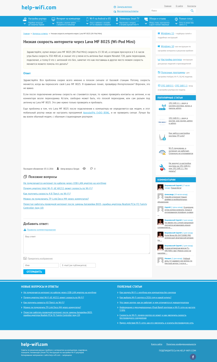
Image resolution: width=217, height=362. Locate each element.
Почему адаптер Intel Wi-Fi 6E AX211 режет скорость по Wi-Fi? (58, 188)
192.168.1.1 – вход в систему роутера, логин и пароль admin (180, 106)
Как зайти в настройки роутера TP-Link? (179, 134)
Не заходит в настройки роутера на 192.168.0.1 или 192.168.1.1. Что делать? (180, 167)
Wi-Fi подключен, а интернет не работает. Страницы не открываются (181, 151)
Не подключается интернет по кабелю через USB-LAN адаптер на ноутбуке (64, 183)
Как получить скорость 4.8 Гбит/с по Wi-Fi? (47, 194)
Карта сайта (156, 344)
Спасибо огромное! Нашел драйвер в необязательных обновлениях (172, 199)
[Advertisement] (86, 142)
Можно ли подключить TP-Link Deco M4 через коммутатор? (56, 199)
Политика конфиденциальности (181, 344)
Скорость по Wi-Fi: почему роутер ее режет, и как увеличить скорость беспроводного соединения (153, 317)
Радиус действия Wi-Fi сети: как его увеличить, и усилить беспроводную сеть (157, 323)
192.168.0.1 (167, 86)
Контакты (191, 6)
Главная (167, 6)
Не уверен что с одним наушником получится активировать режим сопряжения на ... (175, 225)
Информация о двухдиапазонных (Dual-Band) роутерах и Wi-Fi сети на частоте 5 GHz (157, 309)
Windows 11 (167, 33)
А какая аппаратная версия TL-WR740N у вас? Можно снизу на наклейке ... (174, 251)
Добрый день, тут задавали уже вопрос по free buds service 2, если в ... (178, 261)
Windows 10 (167, 46)
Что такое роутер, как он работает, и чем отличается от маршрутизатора (154, 302)
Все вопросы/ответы (127, 11)
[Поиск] (192, 10)
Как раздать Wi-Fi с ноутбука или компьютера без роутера (148, 292)
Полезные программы (173, 72)
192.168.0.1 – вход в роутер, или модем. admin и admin (181, 121)
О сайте (179, 6)
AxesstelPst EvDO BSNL (96, 113)
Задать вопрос (124, 6)
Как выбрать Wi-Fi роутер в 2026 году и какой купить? (145, 297)
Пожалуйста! (176, 188)
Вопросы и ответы (40, 34)
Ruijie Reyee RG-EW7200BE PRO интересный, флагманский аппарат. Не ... (176, 238)
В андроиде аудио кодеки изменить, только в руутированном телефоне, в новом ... (175, 211)
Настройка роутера (171, 59)
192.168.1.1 (181, 86)
